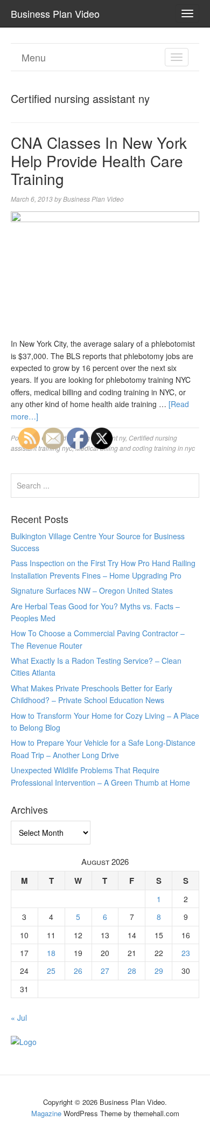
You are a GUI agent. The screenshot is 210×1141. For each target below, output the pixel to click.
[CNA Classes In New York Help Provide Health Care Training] (105, 273)
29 (159, 970)
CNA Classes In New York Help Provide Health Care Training (99, 160)
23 (185, 952)
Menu (34, 57)
